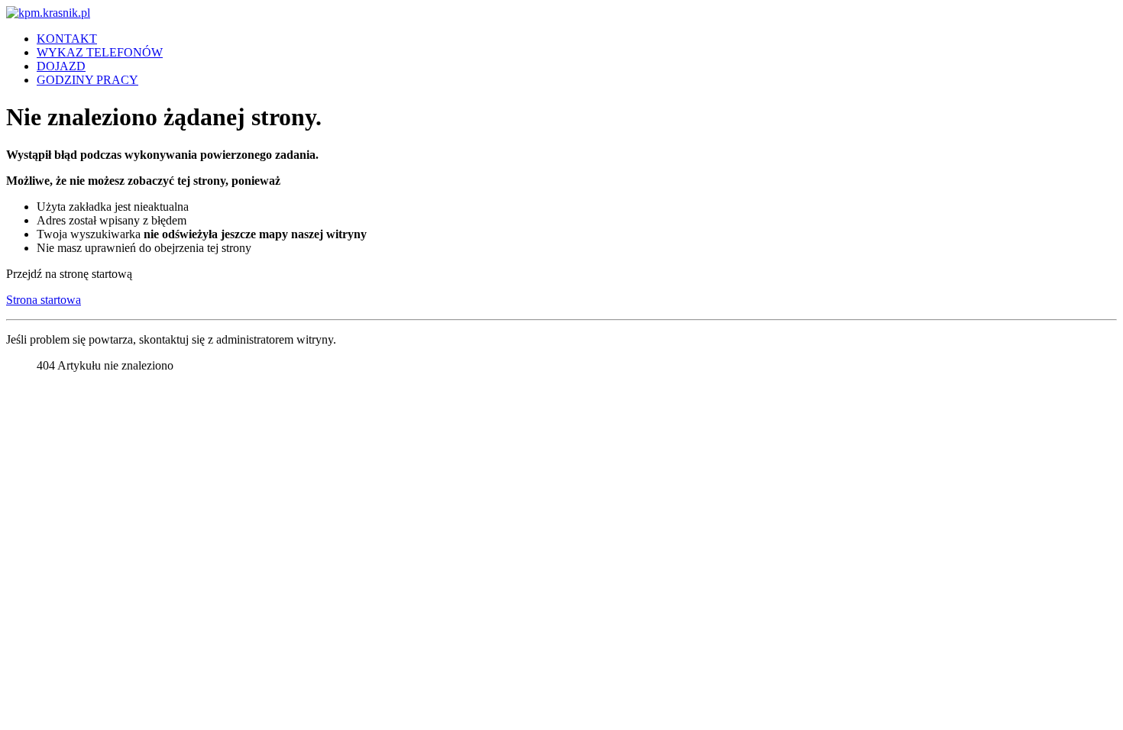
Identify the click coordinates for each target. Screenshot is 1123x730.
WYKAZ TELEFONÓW (100, 52)
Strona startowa (43, 299)
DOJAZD (61, 66)
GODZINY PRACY (87, 79)
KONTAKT (67, 38)
